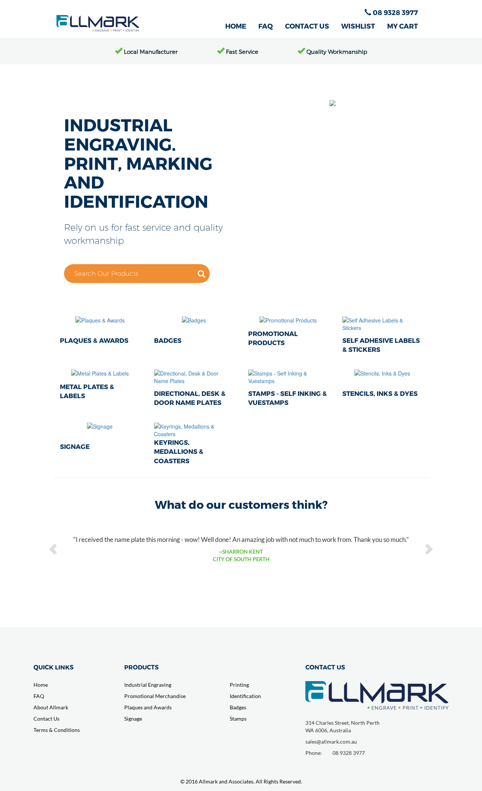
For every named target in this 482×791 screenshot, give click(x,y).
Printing (239, 684)
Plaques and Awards (148, 707)
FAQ (265, 26)
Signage (133, 718)
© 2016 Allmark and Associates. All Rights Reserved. (241, 781)
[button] (54, 548)
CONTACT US (307, 26)
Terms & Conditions (57, 730)
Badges (238, 707)
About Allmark (51, 707)
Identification (245, 696)
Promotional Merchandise (155, 696)
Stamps (238, 718)
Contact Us (46, 718)
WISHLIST (358, 26)
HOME (235, 26)
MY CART (402, 26)
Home (41, 684)
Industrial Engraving (147, 684)
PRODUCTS (141, 667)
